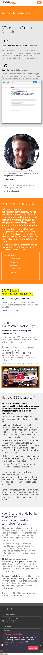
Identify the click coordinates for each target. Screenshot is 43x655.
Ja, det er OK (33, 648)
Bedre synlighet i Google (11, 618)
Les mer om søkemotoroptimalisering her (20, 363)
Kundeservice (7, 630)
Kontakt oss (6, 627)
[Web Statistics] (4, 654)
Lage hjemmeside (8, 615)
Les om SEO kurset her (12, 310)
